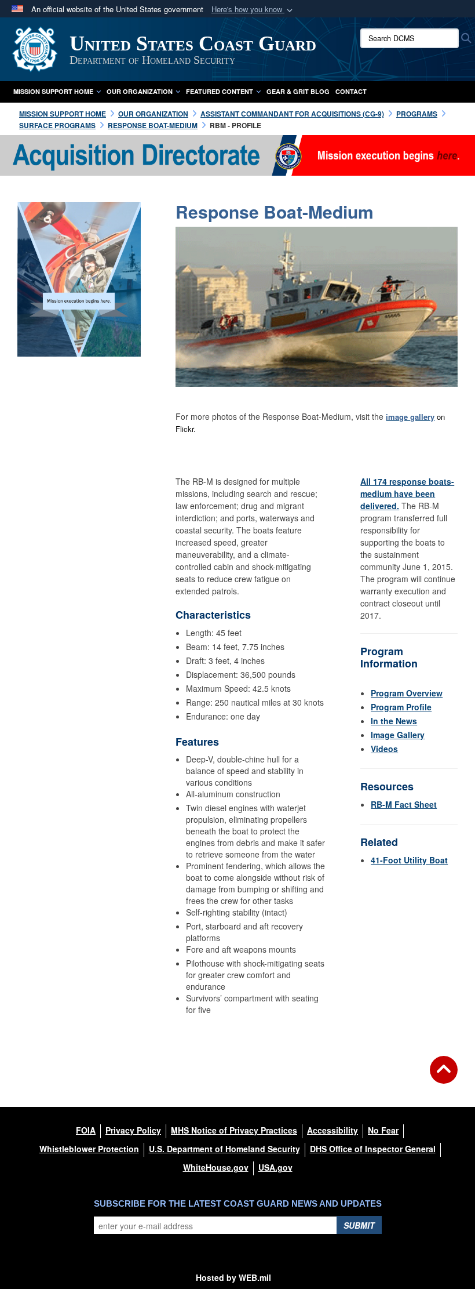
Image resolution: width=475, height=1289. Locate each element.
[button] (253, 9)
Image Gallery (398, 734)
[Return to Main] (444, 1077)
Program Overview (407, 693)
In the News (394, 721)
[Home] (237, 154)
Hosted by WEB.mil (233, 1277)
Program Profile (401, 707)
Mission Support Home (53, 91)
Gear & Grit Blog (298, 91)
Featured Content (219, 91)
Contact (351, 91)
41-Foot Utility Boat (409, 860)
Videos (384, 748)
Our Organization (140, 91)
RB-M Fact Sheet (404, 804)
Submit (359, 1225)
